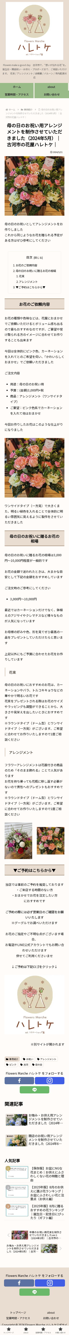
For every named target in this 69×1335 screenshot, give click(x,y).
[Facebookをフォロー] (19, 1080)
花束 (21, 276)
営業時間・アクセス (18, 1318)
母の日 (38, 1064)
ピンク (12, 1064)
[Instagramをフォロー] (49, 1080)
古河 (26, 1064)
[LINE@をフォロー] (34, 1089)
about (51, 1312)
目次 (29, 257)
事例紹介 (13, 1059)
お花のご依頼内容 (26, 265)
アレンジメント (28, 282)
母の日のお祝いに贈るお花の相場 (36, 271)
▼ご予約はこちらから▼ (30, 287)
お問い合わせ (51, 1318)
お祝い (29, 1059)
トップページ (18, 1312)
